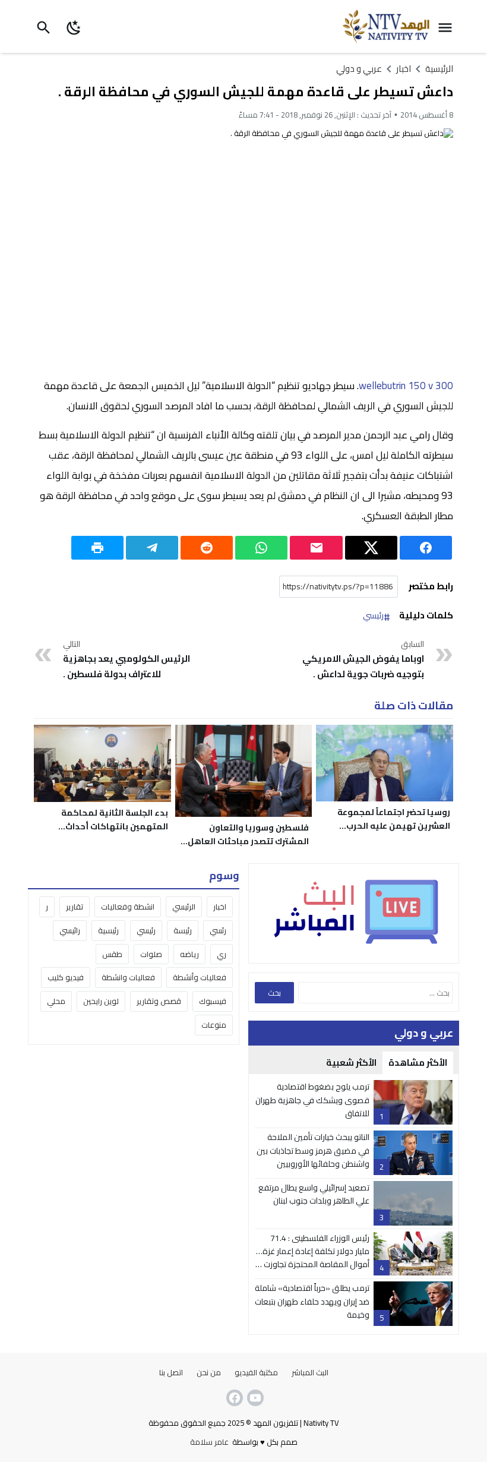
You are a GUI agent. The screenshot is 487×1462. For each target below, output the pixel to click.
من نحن (209, 1372)
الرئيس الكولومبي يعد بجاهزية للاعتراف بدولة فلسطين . (126, 660)
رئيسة (182, 930)
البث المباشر (310, 1372)
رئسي (218, 930)
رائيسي (69, 930)
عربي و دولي (359, 68)
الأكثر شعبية (351, 1062)
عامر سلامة (209, 1442)
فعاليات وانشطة (128, 977)
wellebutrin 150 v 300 (406, 385)
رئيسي (373, 616)
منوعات (213, 1025)
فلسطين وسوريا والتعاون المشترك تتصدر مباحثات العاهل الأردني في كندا (248, 841)
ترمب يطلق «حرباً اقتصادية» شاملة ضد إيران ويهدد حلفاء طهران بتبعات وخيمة (312, 1301)
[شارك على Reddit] (207, 548)
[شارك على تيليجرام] (152, 548)
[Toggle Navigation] (448, 26)
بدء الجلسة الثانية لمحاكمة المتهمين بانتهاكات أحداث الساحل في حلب (114, 826)
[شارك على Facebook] (426, 548)
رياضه (189, 954)
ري (221, 954)
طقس (112, 954)
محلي (56, 1001)
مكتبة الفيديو (256, 1372)
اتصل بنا (171, 1372)
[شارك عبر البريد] (316, 548)
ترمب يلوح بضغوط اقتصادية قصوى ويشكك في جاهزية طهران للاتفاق (312, 1100)
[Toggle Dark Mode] (74, 26)
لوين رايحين (101, 1001)
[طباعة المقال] (97, 548)
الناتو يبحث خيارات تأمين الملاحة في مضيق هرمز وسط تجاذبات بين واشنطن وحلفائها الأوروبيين (313, 1150)
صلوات (151, 954)
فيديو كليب (66, 977)
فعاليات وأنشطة (199, 977)
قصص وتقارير (159, 1001)
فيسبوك (212, 1001)
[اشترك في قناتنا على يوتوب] (254, 1398)
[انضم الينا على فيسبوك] (233, 1398)
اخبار (219, 906)
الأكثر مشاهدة (417, 1062)
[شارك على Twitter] (371, 548)
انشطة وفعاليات (127, 906)
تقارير (74, 906)
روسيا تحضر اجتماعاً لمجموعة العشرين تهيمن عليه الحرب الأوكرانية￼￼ (393, 825)
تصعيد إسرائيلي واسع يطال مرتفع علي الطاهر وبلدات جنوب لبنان (313, 1194)
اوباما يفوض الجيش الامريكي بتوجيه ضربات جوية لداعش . (362, 660)
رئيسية (108, 930)
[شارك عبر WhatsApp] (261, 548)
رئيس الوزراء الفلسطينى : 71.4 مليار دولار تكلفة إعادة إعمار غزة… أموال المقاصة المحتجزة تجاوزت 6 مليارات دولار (312, 1258)
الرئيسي (183, 906)
